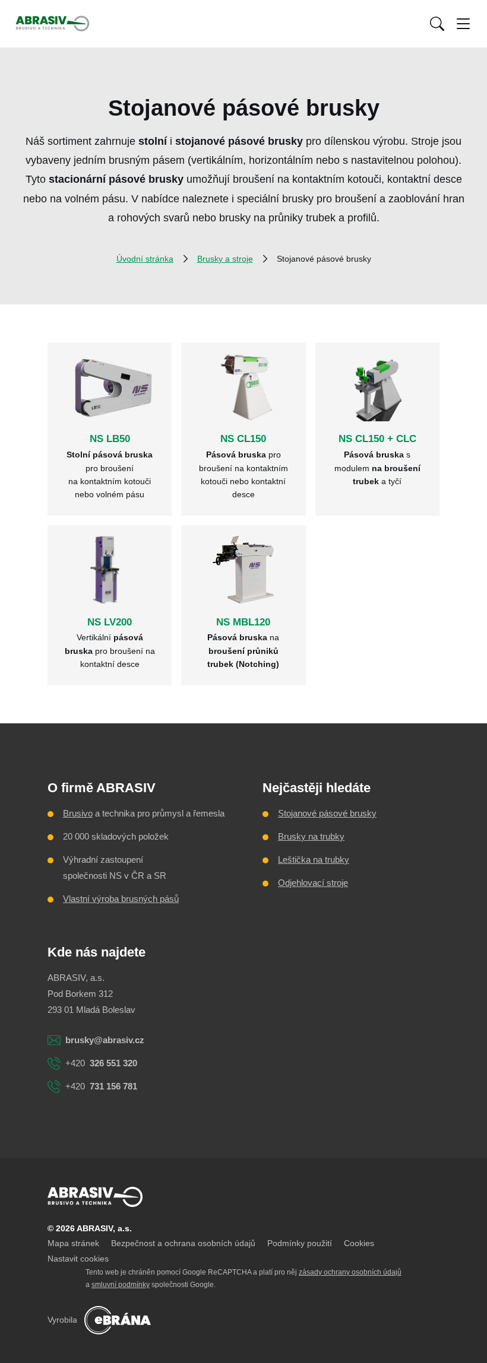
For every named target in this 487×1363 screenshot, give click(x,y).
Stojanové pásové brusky (327, 813)
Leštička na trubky (313, 859)
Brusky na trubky (311, 836)
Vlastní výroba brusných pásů (121, 899)
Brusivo (78, 813)
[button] (437, 24)
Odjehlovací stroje (313, 883)
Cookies (359, 1243)
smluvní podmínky (120, 1285)
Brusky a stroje (225, 258)
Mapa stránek (73, 1243)
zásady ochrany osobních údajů (350, 1272)
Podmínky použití (299, 1243)
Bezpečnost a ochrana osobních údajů (183, 1243)
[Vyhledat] (437, 24)
